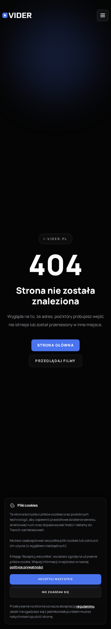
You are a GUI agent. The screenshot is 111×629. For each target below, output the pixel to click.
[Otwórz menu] (103, 15)
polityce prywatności (26, 567)
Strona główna (55, 345)
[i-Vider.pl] (17, 15)
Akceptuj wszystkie (55, 579)
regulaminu (85, 606)
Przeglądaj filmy (55, 360)
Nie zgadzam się (55, 592)
